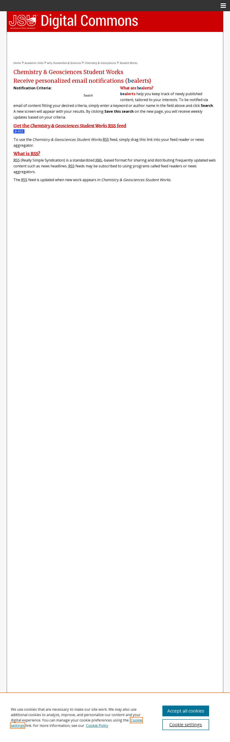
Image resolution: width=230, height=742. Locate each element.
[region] (115, 717)
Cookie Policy (97, 725)
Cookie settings (185, 725)
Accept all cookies (185, 711)
